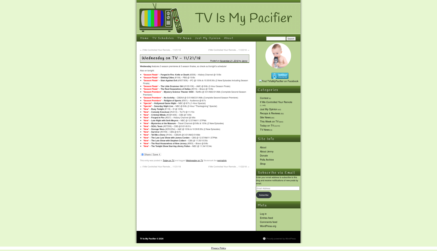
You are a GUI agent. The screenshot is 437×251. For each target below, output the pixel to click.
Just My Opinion (208, 38)
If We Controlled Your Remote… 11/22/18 (228, 49)
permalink (222, 160)
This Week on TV (269, 121)
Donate (264, 155)
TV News (184, 38)
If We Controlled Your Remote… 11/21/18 (160, 49)
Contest (264, 98)
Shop (263, 163)
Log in (263, 213)
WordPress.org (268, 226)
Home (144, 38)
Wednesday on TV (194, 160)
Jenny (244, 60)
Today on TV (168, 160)
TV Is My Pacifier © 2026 (152, 238)
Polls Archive (267, 159)
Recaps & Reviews (270, 113)
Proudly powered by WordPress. (281, 238)
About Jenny (266, 151)
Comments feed (268, 222)
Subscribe (264, 194)
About (229, 38)
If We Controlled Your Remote (276, 102)
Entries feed (266, 217)
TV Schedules (163, 38)
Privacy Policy (218, 248)
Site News (265, 117)
